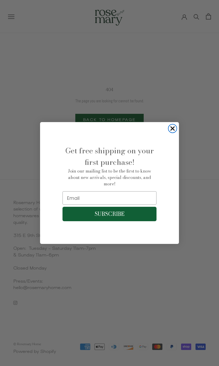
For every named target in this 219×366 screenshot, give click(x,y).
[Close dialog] (172, 128)
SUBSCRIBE (109, 214)
